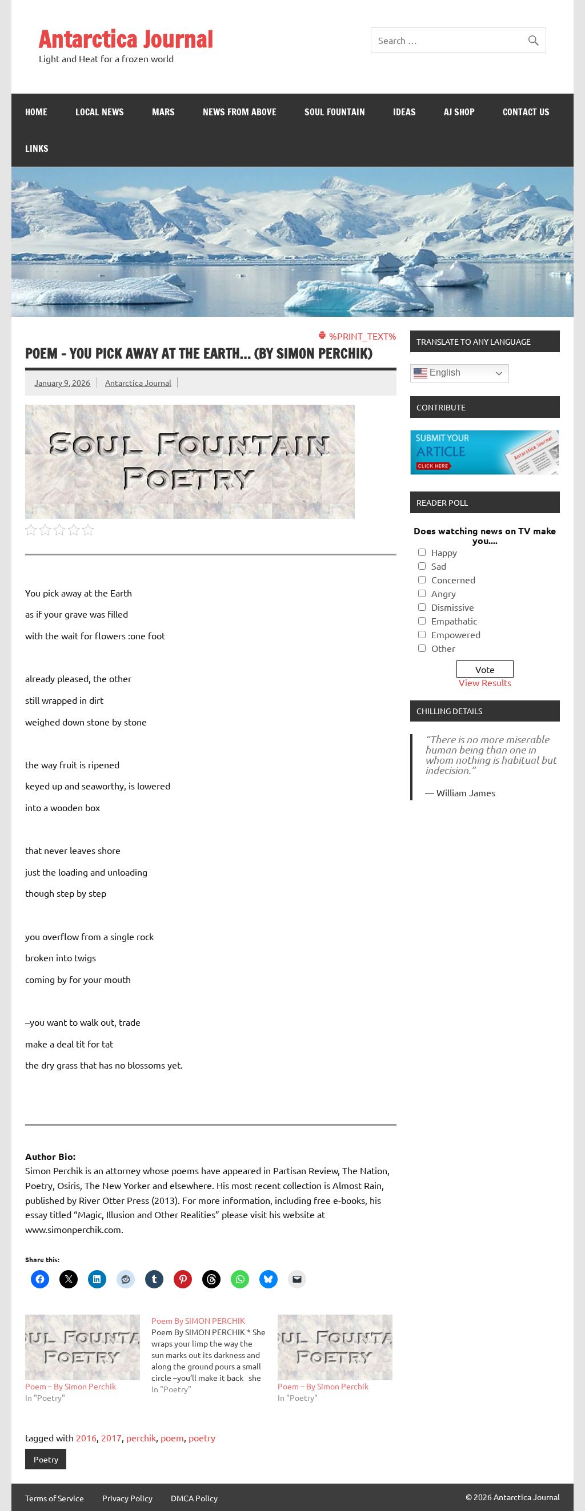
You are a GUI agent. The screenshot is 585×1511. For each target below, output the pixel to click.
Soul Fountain (334, 112)
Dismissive (452, 607)
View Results (485, 682)
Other (443, 648)
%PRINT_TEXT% (361, 335)
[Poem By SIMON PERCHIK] (214, 1355)
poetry (202, 1437)
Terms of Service (54, 1498)
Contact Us (526, 112)
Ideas (404, 112)
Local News (99, 112)
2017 (111, 1437)
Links (37, 148)
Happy (444, 552)
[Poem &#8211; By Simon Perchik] (82, 1347)
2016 (86, 1437)
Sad (438, 565)
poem (172, 1437)
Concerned (453, 579)
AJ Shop (459, 112)
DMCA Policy (194, 1498)
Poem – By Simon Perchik (70, 1386)
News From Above (240, 112)
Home (36, 112)
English (443, 373)
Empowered (455, 634)
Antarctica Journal (126, 38)
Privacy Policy (127, 1498)
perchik (141, 1437)
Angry (443, 593)
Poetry (46, 1459)
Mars (163, 112)
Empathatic (454, 620)
